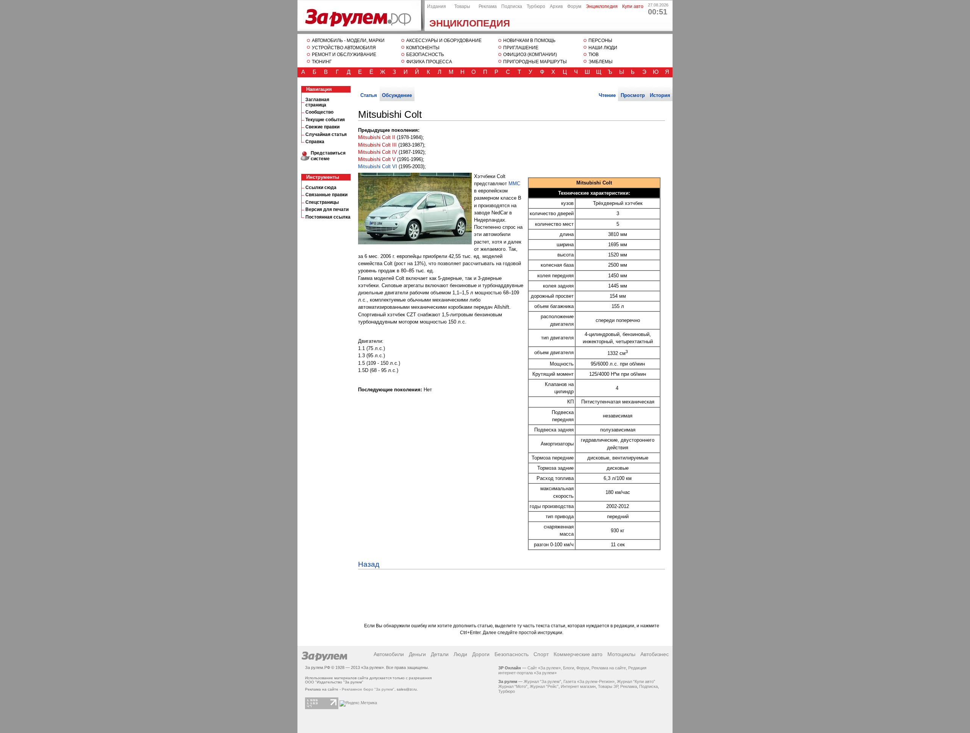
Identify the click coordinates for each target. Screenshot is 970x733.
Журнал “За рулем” (542, 681)
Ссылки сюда (320, 187)
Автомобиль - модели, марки (348, 40)
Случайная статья (326, 134)
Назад (368, 564)
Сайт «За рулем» (544, 668)
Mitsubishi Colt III (377, 145)
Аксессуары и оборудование (444, 40)
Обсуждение (397, 95)
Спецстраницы (322, 202)
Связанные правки (326, 194)
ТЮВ (593, 54)
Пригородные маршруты (535, 61)
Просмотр (633, 95)
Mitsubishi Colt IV (377, 152)
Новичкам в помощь (529, 40)
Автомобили (389, 654)
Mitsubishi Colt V (377, 159)
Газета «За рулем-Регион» (589, 681)
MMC (514, 183)
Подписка (511, 6)
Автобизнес (654, 654)
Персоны (600, 40)
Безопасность (425, 54)
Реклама (488, 6)
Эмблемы (600, 61)
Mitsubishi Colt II (376, 137)
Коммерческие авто (578, 654)
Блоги (568, 668)
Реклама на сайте (608, 668)
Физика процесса (429, 61)
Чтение (607, 95)
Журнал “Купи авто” (636, 681)
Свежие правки (322, 127)
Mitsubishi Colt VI (377, 166)
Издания (436, 6)
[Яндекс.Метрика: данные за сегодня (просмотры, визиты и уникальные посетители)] (358, 703)
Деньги (417, 654)
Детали (440, 654)
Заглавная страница (317, 102)
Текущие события (325, 119)
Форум (574, 6)
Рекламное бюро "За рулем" (368, 689)
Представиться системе (328, 155)
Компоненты (423, 47)
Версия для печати (327, 209)
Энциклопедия (469, 23)
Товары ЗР (608, 686)
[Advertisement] (327, 354)
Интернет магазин (578, 686)
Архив (556, 6)
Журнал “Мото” (512, 686)
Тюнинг (322, 61)
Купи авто (632, 6)
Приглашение (520, 47)
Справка (314, 141)
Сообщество (319, 112)
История (660, 95)
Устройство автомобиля (344, 47)
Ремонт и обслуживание (344, 54)
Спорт (541, 654)
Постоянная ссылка (327, 217)
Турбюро (536, 6)
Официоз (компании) (530, 54)
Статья (368, 95)
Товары (462, 6)
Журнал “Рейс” (544, 686)
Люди (460, 654)
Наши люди (602, 47)
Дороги (481, 654)
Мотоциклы (621, 654)
